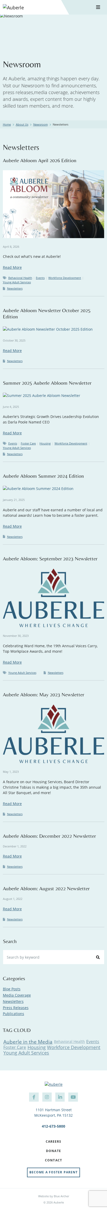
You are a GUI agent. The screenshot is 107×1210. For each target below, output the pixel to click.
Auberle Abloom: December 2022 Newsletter (49, 836)
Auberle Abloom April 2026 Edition (39, 160)
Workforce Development (64, 278)
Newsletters (15, 288)
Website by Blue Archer (53, 1196)
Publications (13, 1013)
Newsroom (40, 124)
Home (7, 124)
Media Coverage (17, 995)
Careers (54, 1142)
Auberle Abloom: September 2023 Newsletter (50, 558)
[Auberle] (30, 7)
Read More (12, 267)
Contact (53, 1160)
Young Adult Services (17, 282)
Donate (53, 1151)
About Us (22, 124)
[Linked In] (60, 1097)
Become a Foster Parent (53, 1172)
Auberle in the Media (27, 1042)
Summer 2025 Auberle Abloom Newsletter (47, 383)
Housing (45, 443)
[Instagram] (47, 1097)
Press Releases (16, 1007)
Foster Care (28, 443)
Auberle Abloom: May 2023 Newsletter (43, 694)
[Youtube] (73, 1097)
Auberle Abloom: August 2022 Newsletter (46, 888)
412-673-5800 (53, 1126)
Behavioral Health (20, 278)
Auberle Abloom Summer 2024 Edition (43, 476)
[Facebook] (33, 1097)
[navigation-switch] (98, 7)
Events (40, 278)
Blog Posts (12, 988)
